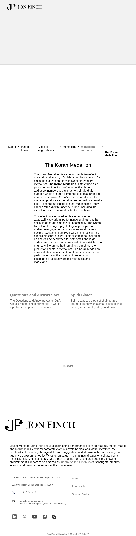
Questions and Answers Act (35, 295)
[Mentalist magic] (40, 425)
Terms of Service (80, 494)
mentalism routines (88, 148)
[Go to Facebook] (44, 517)
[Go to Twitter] (24, 516)
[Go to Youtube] (35, 516)
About (75, 478)
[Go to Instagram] (54, 516)
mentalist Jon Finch (73, 462)
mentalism (22, 448)
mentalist (68, 366)
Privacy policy (79, 486)
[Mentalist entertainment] (24, 7)
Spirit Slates (81, 295)
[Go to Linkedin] (14, 516)
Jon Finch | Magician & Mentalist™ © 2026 (68, 534)
